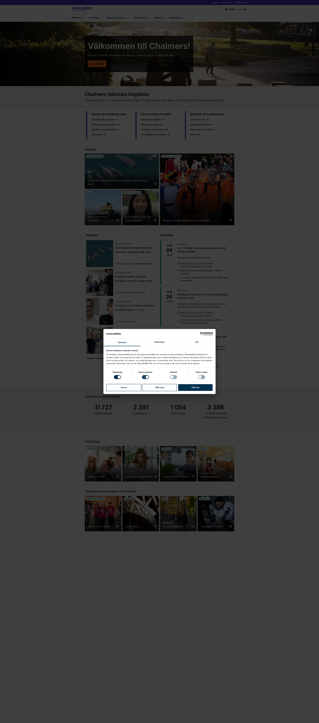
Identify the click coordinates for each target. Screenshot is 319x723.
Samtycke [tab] (122, 342)
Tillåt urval (159, 387)
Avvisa (124, 387)
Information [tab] (159, 342)
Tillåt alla (195, 387)
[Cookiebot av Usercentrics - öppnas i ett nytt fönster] (202, 334)
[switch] (145, 377)
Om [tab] (196, 342)
